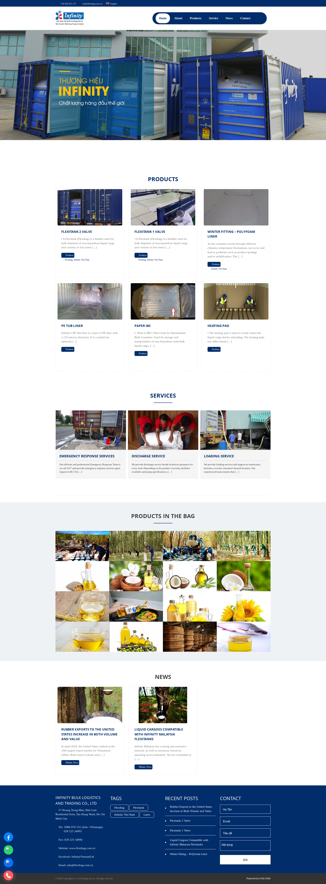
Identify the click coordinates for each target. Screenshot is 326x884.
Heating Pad (218, 326)
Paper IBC (143, 326)
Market (69, 762)
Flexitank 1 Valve (150, 231)
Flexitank (138, 807)
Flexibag (69, 259)
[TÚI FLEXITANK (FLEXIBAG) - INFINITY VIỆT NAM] (69, 23)
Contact (245, 18)
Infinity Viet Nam (81, 259)
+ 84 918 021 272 (68, 3)
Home (163, 18)
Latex (147, 814)
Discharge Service (90, 456)
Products (195, 18)
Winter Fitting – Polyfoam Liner (188, 854)
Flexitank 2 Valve (76, 231)
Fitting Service (232, 456)
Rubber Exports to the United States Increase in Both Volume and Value (89, 734)
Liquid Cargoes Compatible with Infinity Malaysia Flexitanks (159, 734)
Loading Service (161, 456)
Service (213, 18)
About (178, 18)
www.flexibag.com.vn (82, 848)
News (229, 18)
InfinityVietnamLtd (83, 856)
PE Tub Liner (72, 326)
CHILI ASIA (265, 878)
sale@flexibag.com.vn (92, 3)
